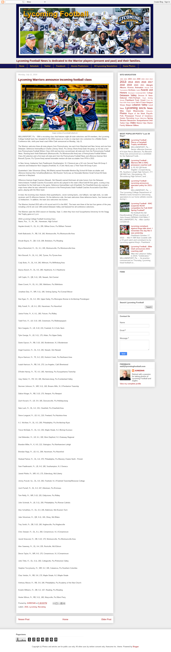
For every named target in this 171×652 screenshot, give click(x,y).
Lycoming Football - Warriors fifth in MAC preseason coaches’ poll (141, 162)
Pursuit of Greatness (144, 116)
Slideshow (143, 118)
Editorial (123, 98)
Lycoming (33, 607)
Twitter (47, 66)
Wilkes (136, 125)
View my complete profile (130, 384)
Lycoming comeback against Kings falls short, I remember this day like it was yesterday (142, 229)
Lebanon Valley (139, 105)
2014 (130, 82)
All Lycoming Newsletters (105, 66)
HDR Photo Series (129, 102)
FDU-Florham (134, 98)
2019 (129, 85)
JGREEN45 (139, 371)
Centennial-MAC (140, 93)
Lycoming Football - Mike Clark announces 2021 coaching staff (141, 248)
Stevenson (131, 120)
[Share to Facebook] (61, 603)
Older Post (106, 619)
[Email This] (54, 603)
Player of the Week (136, 114)
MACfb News (146, 108)
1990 (121, 79)
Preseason (129, 116)
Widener (129, 125)
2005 (134, 79)
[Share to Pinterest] (64, 603)
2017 (150, 82)
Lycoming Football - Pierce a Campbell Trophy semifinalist (139, 142)
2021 (142, 85)
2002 (125, 79)
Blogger (136, 647)
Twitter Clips (124, 123)
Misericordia (138, 111)
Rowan (137, 118)
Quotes (122, 118)
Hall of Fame (141, 102)
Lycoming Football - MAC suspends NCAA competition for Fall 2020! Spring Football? (141, 206)
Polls (122, 116)
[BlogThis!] (56, 603)
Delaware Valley (128, 95)
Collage (150, 93)
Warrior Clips (142, 123)
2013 (123, 81)
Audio (138, 90)
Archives (131, 90)
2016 (26, 607)
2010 (147, 79)
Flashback (129, 100)
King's (128, 105)
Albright (149, 85)
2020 (136, 85)
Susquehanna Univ (145, 120)
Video (133, 123)
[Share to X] (59, 603)
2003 (130, 79)
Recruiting (42, 607)
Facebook (60, 66)
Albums (123, 87)
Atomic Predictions (79, 66)
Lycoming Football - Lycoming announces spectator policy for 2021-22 (141, 184)
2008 (138, 79)
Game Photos (129, 66)
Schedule (34, 66)
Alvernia (130, 88)
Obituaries (149, 111)
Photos (123, 113)
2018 (122, 85)
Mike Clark (125, 111)
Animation (139, 87)
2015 (137, 82)
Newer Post (23, 619)
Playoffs (149, 114)
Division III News (145, 96)
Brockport (131, 93)
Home (21, 66)
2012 (151, 79)
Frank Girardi (140, 100)
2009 (143, 79)
